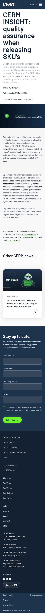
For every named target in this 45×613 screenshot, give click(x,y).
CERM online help (28, 234)
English (9, 585)
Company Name (10, 381)
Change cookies (36, 595)
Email (6, 394)
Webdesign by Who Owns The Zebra (16, 610)
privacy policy (35, 410)
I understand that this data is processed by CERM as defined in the (24, 408)
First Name (8, 355)
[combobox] (11, 585)
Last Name (8, 368)
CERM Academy (13, 240)
